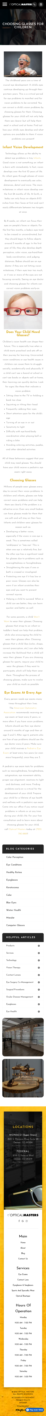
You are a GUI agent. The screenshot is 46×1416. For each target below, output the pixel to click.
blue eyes (11, 903)
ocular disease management (19, 997)
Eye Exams (23, 1275)
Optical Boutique (23, 1296)
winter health (13, 910)
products (10, 946)
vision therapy (13, 968)
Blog (23, 1253)
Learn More (23, 1042)
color (9, 895)
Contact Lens (23, 1280)
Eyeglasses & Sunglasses (23, 1285)
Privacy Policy (23, 1400)
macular (10, 918)
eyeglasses (12, 880)
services (10, 953)
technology (11, 960)
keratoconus (12, 887)
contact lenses (13, 975)
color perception (14, 857)
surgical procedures (15, 990)
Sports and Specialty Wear (23, 1291)
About (23, 1248)
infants (37, 158)
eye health (11, 1012)
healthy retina (14, 872)
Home (23, 1243)
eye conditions (14, 865)
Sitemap (23, 1403)
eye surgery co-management (19, 982)
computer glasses (15, 925)
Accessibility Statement (23, 1398)
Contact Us (23, 1083)
